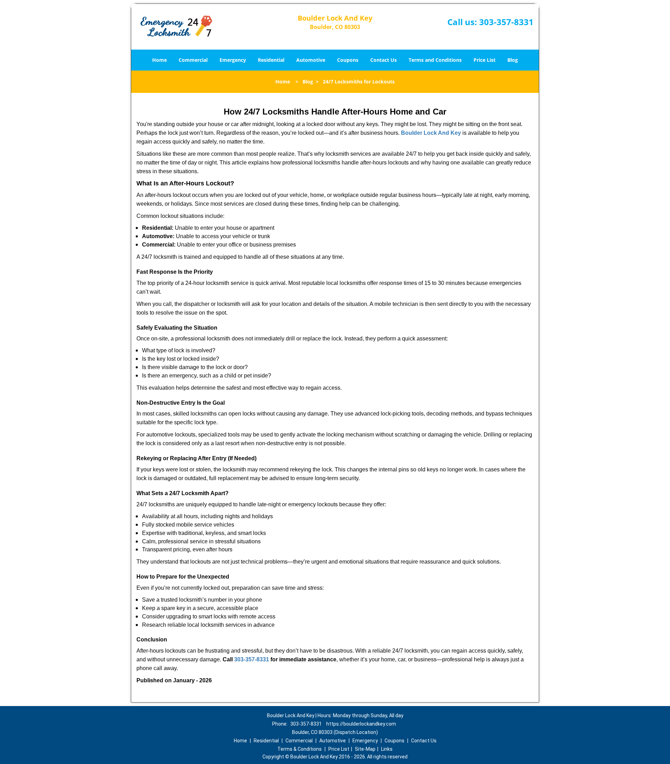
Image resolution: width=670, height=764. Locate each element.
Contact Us (383, 60)
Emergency (232, 60)
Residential (271, 60)
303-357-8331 (506, 22)
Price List (485, 60)
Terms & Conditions (299, 749)
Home (159, 60)
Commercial (193, 60)
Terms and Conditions (435, 60)
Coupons (347, 60)
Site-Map (365, 749)
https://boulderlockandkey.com (361, 724)
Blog (512, 60)
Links (387, 749)
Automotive (310, 60)
